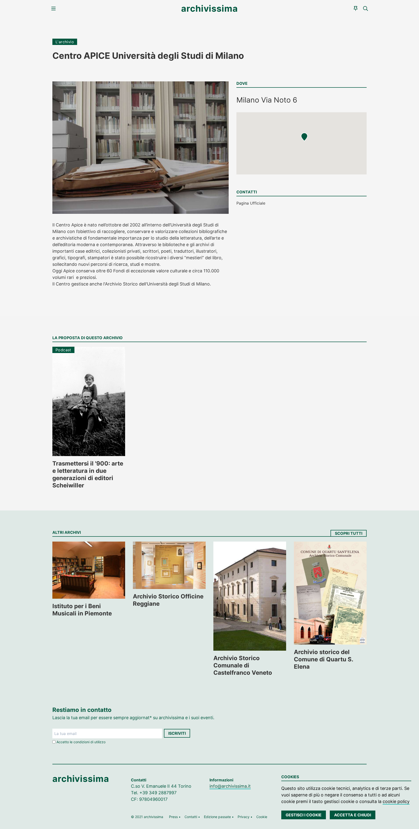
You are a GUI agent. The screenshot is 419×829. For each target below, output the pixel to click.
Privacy (244, 817)
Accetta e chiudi (352, 814)
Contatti (191, 817)
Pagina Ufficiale (250, 203)
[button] (304, 137)
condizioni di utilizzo (89, 742)
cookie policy (396, 801)
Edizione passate (217, 817)
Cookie (261, 817)
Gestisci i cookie (304, 814)
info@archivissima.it (230, 786)
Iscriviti (177, 733)
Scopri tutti (348, 533)
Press (173, 817)
